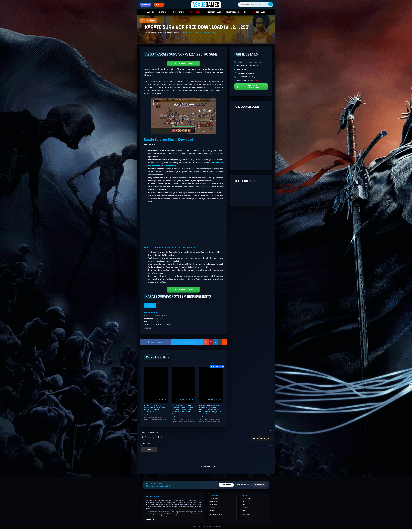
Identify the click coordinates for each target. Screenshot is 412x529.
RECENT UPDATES (232, 12)
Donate (212, 508)
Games (163, 12)
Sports (161, 399)
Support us (259, 485)
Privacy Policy (246, 498)
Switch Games (195, 12)
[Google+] (206, 342)
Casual (254, 62)
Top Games (260, 12)
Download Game (185, 63)
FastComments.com (207, 467)
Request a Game (215, 501)
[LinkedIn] (215, 342)
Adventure (188, 399)
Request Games (214, 12)
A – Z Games (179, 12)
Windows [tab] (150, 305)
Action (157, 399)
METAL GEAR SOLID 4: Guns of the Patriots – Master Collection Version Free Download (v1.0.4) (183, 409)
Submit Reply (259, 439)
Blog (243, 505)
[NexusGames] (206, 4)
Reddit (212, 511)
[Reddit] (224, 342)
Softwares (213, 505)
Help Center (246, 514)
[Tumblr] (220, 342)
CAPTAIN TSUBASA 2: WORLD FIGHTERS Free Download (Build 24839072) (154, 408)
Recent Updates (215, 498)
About (244, 501)
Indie (259, 62)
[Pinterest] (211, 342)
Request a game (243, 485)
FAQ (246, 12)
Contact (245, 508)
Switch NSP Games (216, 514)
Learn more (150, 520)
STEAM (256, 81)
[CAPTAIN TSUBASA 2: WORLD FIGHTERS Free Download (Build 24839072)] (156, 385)
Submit (149, 449)
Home (151, 12)
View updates (226, 485)
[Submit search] (270, 4)
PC (147, 414)
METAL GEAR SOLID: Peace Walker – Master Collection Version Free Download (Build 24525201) (211, 409)
